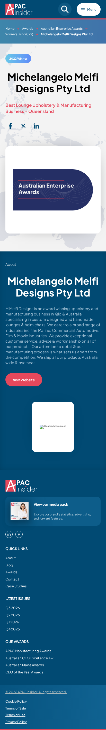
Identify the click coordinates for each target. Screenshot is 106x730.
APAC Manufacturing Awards (28, 651)
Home (9, 28)
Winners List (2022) (19, 34)
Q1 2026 (12, 622)
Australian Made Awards (24, 665)
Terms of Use (15, 715)
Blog (9, 565)
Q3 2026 (12, 608)
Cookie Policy (16, 701)
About (10, 558)
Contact (12, 579)
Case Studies (16, 586)
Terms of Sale (15, 708)
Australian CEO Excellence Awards (31, 658)
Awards (27, 28)
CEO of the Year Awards (24, 672)
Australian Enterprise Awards (62, 28)
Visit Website (24, 380)
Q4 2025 (12, 629)
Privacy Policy (16, 722)
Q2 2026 (12, 615)
